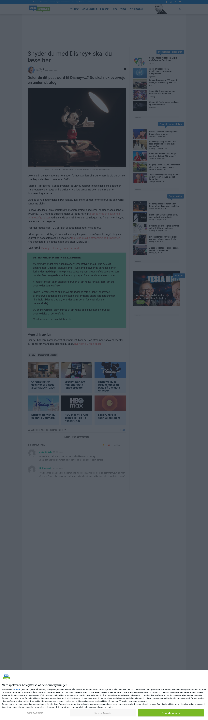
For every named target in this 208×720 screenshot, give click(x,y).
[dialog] (104, 695)
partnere (16, 689)
